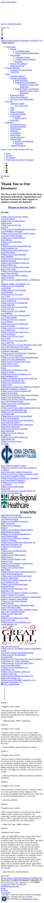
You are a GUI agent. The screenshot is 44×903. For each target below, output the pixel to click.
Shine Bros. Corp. (7, 591)
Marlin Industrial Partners (10, 532)
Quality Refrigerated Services (12, 574)
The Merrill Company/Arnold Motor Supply (17, 653)
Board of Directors (17, 112)
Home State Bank (7, 431)
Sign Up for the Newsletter (11, 24)
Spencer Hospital (7, 603)
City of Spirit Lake (8, 326)
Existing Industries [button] (12, 68)
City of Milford (6, 313)
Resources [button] (9, 122)
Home (3, 888)
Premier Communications (10, 565)
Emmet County (6, 385)
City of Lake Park (7, 309)
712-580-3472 (21, 884)
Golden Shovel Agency (29, 899)
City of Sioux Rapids (9, 317)
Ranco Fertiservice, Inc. (10, 582)
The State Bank (6, 657)
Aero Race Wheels (8, 219)
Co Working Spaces (22, 51)
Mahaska (4, 528)
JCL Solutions (6, 485)
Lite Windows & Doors (9, 519)
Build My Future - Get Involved (27, 89)
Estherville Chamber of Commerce (14, 389)
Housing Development (18, 64)
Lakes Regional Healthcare (11, 515)
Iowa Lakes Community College (13, 476)
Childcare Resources (18, 146)
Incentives (19, 62)
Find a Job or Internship (19, 97)
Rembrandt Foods (7, 586)
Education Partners (17, 95)
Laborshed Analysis (17, 76)
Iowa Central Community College (13, 466)
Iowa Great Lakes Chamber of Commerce (16, 472)
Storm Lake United (8, 620)
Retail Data (14, 120)
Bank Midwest (6, 240)
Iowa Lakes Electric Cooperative (13, 480)
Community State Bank (9, 351)
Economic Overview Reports (21, 70)
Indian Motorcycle (8, 439)
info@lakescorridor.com (10, 886)
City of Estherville (7, 305)
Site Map (4, 890)
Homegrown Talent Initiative (25, 83)
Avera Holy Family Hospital (11, 236)
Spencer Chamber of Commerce (13, 595)
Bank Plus (5, 244)
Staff (12, 110)
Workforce (14, 131)
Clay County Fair (7, 343)
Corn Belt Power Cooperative (12, 355)
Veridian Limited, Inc (9, 674)
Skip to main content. (9, 2)
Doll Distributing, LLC (9, 376)
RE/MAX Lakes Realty (10, 578)
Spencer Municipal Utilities (11, 607)
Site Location (15, 55)
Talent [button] (8, 74)
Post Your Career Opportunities (21, 99)
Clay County (5, 338)
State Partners (15, 135)
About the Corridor (17, 104)
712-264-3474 (6, 884)
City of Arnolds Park (8, 301)
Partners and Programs (18, 78)
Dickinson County (8, 372)
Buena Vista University (9, 273)
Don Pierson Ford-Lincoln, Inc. (12, 380)
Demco (3, 368)
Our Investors (15, 116)
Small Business (16, 129)
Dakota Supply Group (9, 364)
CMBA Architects (7, 278)
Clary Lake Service (8, 334)
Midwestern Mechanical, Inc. (12, 544)
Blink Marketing (7, 257)
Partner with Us (21, 118)
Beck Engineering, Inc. (9, 248)
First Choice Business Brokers (12, 401)
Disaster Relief (15, 139)
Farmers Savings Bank (9, 393)
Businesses (19, 143)
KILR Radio (5, 489)
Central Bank (6, 288)
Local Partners (15, 133)
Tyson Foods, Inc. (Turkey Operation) (15, 661)
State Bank (5, 616)
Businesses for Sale (17, 66)
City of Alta (5, 296)
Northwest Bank (7, 553)
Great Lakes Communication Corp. (14, 410)
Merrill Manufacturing (9, 536)
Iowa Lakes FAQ (21, 106)
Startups (13, 49)
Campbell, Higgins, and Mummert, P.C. (15, 284)
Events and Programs (18, 114)
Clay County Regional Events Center (15, 347)
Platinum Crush (6, 561)
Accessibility (5, 893)
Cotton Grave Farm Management (13, 359)
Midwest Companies (8, 540)
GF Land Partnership (9, 406)
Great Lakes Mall (7, 414)
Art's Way (4, 227)
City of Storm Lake (8, 330)
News (12, 108)
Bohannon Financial (8, 261)
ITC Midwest (6, 435)
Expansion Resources (18, 127)
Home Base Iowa (21, 80)
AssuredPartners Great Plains (12, 231)
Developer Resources (18, 125)
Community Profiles (22, 57)
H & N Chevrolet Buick (10, 418)
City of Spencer (7, 322)
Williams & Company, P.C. (11, 678)
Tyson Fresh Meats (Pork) (10, 665)
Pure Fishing (5, 570)
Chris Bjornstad (7, 292)
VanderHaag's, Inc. (8, 670)
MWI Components (8, 523)
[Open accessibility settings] (4, 898)
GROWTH (14, 72)
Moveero (4, 549)
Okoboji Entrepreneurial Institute (27, 53)
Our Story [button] (9, 101)
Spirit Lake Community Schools (13, 612)
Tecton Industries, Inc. (9, 624)
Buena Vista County (8, 269)
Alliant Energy (6, 223)
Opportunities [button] (11, 47)
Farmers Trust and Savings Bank (13, 397)
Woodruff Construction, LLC (12, 682)
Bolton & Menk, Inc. (8, 265)
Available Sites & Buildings (25, 59)
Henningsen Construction (10, 427)
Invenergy (4, 443)
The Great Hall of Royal (10, 646)
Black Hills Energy (8, 252)
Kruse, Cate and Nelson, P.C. (12, 493)
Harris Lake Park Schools (10, 422)
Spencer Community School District (14, 599)
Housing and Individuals (24, 141)
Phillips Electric (7, 557)
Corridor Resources (17, 137)
